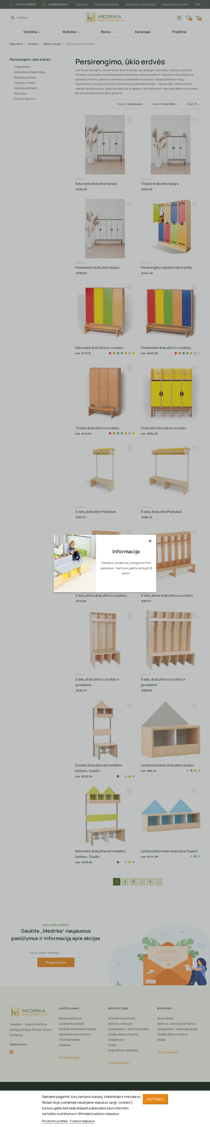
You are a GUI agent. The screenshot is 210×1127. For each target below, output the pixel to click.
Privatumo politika (55, 1121)
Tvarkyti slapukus (82, 1121)
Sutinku (155, 1099)
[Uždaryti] (150, 541)
